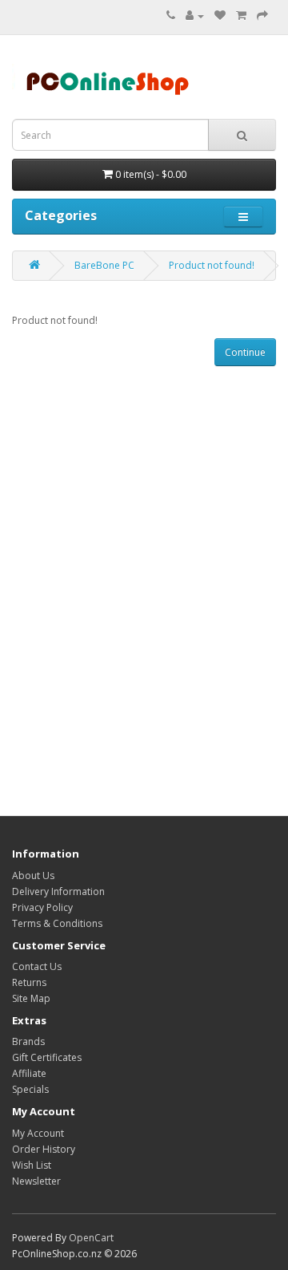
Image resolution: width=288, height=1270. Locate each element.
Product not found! (211, 265)
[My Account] (195, 15)
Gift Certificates (47, 1057)
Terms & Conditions (57, 923)
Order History (43, 1149)
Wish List (31, 1165)
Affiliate (29, 1073)
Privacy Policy (42, 907)
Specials (30, 1089)
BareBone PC (104, 265)
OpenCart (91, 1237)
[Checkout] (262, 15)
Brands (28, 1041)
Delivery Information (58, 891)
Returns (29, 982)
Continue (245, 352)
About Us (33, 875)
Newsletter (36, 1181)
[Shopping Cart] (241, 15)
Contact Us (37, 966)
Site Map (31, 998)
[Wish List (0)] (220, 15)
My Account (38, 1133)
